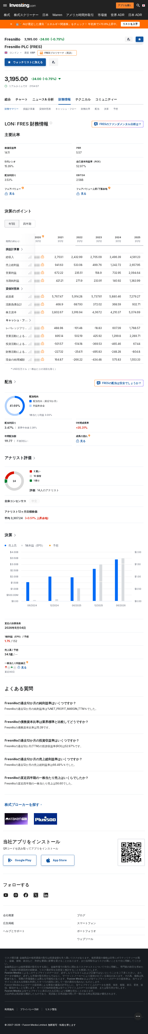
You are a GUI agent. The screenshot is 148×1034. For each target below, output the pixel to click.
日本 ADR (135, 15)
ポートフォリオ (86, 931)
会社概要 (8, 915)
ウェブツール (85, 938)
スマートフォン (86, 923)
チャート (21, 99)
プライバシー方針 (29, 1009)
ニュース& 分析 (43, 99)
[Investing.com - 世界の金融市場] (23, 5)
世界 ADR (117, 15)
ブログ (81, 915)
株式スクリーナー (26, 15)
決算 (106, 108)
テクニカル (83, 99)
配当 (97, 108)
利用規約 (9, 1009)
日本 (45, 15)
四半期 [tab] (27, 223)
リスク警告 (51, 1009)
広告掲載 (8, 923)
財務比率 (85, 108)
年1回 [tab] (12, 223)
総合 (8, 99)
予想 (115, 108)
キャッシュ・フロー (66, 108)
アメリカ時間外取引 (80, 15)
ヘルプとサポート (14, 931)
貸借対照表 (45, 108)
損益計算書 (29, 108)
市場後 (102, 15)
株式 (7, 15)
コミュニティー (106, 99)
